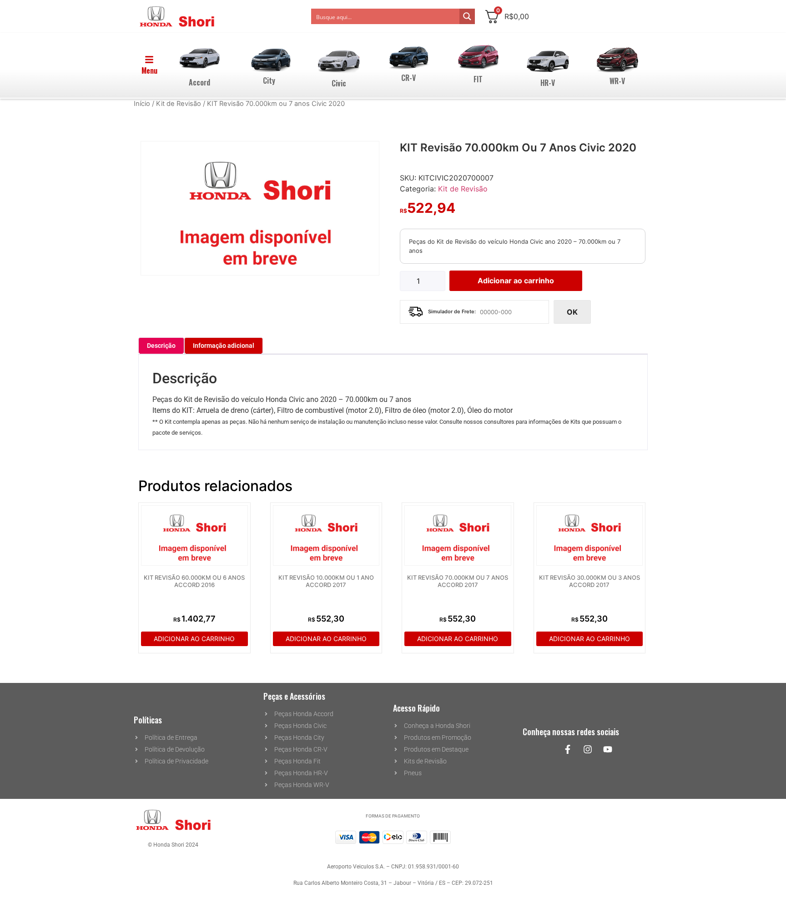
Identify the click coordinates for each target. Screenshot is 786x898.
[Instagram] (587, 749)
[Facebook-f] (567, 749)
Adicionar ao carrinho (516, 280)
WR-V (617, 80)
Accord (199, 82)
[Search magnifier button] (467, 16)
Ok (572, 311)
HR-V (547, 82)
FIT (478, 79)
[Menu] (149, 59)
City (269, 80)
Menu (149, 70)
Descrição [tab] (161, 345)
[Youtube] (607, 749)
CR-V (408, 77)
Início (142, 104)
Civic (339, 83)
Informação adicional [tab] (223, 345)
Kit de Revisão (178, 104)
